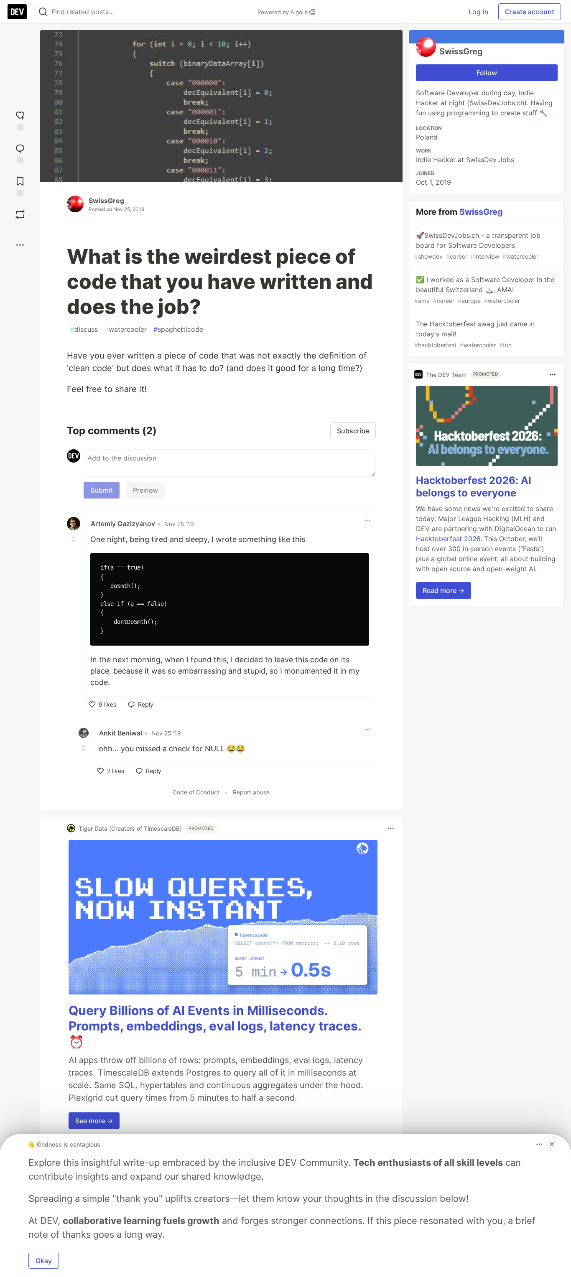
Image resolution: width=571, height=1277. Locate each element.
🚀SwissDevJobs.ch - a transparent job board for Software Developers (477, 245)
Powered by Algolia (283, 12)
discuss (84, 329)
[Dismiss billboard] (552, 1144)
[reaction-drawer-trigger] (20, 120)
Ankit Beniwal (120, 733)
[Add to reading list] (20, 186)
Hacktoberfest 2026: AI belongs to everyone (473, 486)
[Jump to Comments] (20, 153)
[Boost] (20, 214)
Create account (529, 12)
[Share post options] (20, 245)
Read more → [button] (443, 590)
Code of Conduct (196, 792)
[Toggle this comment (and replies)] (74, 538)
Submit (101, 490)
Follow (487, 73)
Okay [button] (44, 1261)
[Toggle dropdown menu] (367, 520)
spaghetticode (178, 329)
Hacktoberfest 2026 (448, 538)
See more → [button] (94, 1121)
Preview (145, 490)
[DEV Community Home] (17, 11)
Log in (478, 12)
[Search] (43, 12)
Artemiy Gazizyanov (123, 523)
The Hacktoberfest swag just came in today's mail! (474, 334)
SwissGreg (106, 200)
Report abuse (251, 792)
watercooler (126, 329)
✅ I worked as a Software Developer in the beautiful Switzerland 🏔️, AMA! (484, 289)
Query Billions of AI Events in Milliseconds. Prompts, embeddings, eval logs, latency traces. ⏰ (215, 1026)
